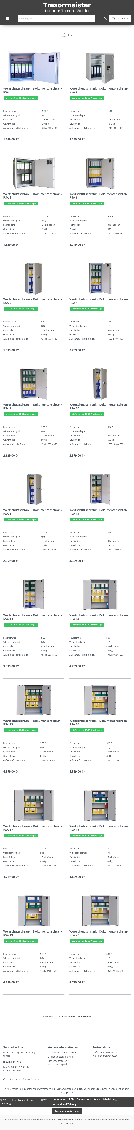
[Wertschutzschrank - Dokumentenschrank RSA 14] (100, 594)
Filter (69, 35)
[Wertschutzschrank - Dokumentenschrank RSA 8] (100, 278)
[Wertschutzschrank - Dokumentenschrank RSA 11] (33, 489)
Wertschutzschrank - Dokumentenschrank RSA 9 (32, 406)
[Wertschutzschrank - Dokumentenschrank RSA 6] (100, 173)
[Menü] (7, 18)
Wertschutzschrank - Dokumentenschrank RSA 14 (98, 617)
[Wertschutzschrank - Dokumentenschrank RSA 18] (100, 805)
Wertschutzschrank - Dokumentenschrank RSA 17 (32, 827)
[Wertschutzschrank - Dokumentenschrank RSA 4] (100, 67)
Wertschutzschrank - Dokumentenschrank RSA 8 (98, 301)
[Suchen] (91, 18)
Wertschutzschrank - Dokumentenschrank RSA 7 (32, 301)
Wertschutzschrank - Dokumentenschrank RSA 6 (98, 195)
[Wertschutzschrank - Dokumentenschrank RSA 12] (100, 489)
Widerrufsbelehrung (105, 1099)
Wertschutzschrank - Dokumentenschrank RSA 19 (32, 933)
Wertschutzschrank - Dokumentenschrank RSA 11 (32, 511)
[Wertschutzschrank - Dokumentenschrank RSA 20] (100, 910)
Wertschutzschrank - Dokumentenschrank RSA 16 (98, 722)
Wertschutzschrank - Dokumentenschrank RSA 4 (98, 90)
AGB (71, 1099)
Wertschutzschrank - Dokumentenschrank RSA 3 (32, 90)
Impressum (59, 1099)
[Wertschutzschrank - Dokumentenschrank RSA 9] (33, 384)
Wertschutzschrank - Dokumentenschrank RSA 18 (98, 827)
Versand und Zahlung (64, 1104)
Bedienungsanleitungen (61, 1056)
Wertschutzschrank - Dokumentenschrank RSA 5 (32, 195)
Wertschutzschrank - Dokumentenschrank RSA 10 (98, 406)
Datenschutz (84, 1099)
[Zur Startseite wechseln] (67, 7)
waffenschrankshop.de (105, 1052)
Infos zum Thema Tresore (62, 1052)
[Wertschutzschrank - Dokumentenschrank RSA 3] (33, 67)
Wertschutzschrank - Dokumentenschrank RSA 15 (32, 722)
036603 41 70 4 (12, 1062)
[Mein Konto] (105, 18)
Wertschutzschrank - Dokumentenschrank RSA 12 (98, 511)
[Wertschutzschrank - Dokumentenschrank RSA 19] (33, 910)
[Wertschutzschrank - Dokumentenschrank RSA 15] (33, 700)
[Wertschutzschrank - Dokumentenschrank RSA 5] (33, 173)
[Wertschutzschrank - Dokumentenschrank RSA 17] (33, 805)
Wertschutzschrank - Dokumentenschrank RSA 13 (32, 617)
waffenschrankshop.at (105, 1055)
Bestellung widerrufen (67, 1110)
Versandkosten (65, 1088)
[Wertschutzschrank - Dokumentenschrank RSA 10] (100, 384)
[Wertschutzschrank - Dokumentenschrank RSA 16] (100, 700)
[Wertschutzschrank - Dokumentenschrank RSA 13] (33, 594)
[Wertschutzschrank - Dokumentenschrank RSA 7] (33, 278)
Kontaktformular (31, 1079)
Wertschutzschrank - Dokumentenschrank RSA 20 (98, 933)
